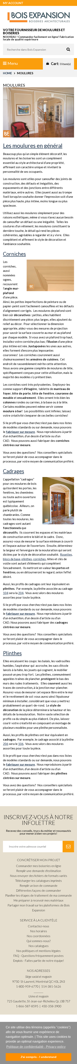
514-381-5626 (51, 986)
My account (13, 3)
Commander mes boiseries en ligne (38, 866)
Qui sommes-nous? (38, 941)
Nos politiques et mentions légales (38, 951)
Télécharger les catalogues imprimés (38, 880)
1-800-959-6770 (27, 986)
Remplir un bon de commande (38, 885)
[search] (38, 49)
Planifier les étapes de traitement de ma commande (38, 895)
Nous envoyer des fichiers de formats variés (38, 875)
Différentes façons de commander (38, 890)
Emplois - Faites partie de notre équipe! (38, 960)
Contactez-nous (38, 926)
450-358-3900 (51, 1006)
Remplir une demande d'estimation (38, 871)
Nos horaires (38, 931)
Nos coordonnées (38, 936)
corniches (39, 559)
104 (5, 593)
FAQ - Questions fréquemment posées (38, 955)
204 (20, 593)
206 (5, 744)
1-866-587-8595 (27, 1006)
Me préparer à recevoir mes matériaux (38, 900)
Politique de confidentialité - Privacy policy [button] (36, 1046)
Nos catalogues (39, 946)
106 (20, 744)
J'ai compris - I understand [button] (38, 1056)
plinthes (27, 559)
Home (7, 73)
